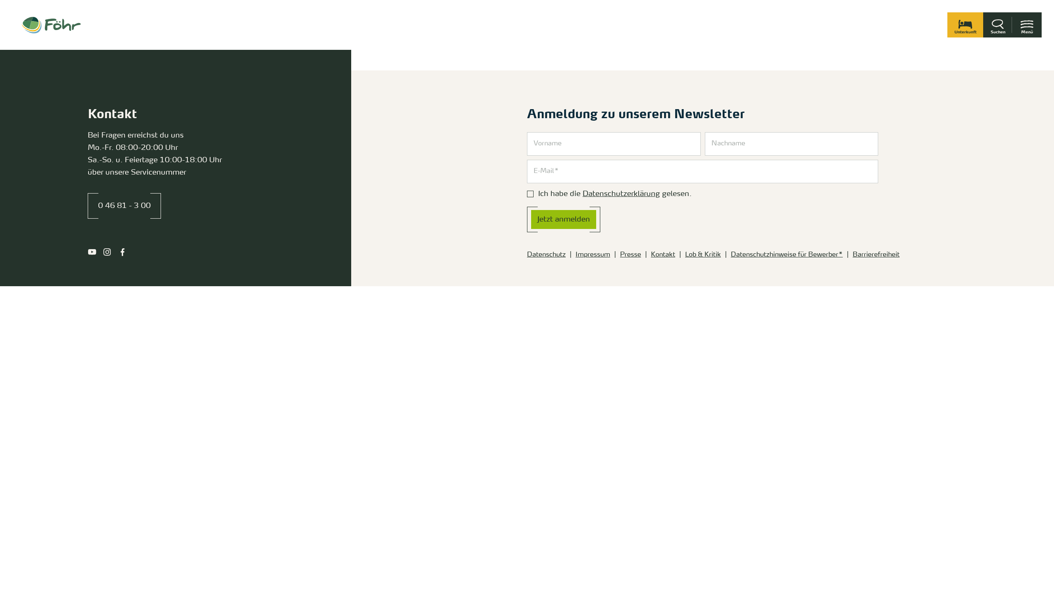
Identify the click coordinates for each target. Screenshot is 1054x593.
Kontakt (663, 255)
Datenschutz (546, 255)
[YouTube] (92, 252)
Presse (630, 255)
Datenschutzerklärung (621, 194)
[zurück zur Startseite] (51, 25)
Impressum (593, 255)
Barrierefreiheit (876, 255)
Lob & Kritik (703, 255)
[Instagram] (107, 252)
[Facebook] (122, 252)
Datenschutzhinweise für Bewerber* (787, 255)
